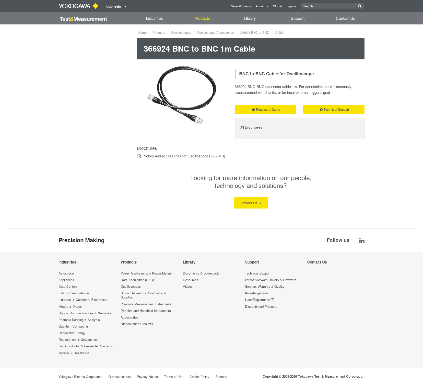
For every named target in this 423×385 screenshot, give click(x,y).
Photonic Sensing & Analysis (79, 319)
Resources (190, 279)
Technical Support (336, 109)
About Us (262, 6)
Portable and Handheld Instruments (146, 310)
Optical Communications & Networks (85, 313)
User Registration (257, 299)
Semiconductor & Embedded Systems (86, 346)
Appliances (66, 279)
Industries (154, 18)
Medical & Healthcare (74, 353)
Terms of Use (173, 376)
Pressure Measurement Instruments (146, 304)
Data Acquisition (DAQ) (137, 279)
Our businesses (119, 376)
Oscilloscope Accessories (215, 32)
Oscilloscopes (181, 32)
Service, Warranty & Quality (264, 286)
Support (298, 18)
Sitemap (221, 376)
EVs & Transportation (74, 293)
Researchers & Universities (78, 339)
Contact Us (345, 18)
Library (250, 18)
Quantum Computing (73, 326)
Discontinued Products (137, 323)
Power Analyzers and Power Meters (146, 273)
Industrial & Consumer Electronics (83, 299)
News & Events (241, 6)
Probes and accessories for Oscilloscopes (176, 155)
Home (142, 32)
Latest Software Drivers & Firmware (270, 279)
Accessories (129, 317)
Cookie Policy (199, 376)
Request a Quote (268, 109)
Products (202, 18)
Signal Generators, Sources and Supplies (143, 295)
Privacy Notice (147, 376)
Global (277, 6)
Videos (188, 286)
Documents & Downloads (201, 273)
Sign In (291, 6)
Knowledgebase (256, 293)
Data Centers (68, 286)
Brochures (253, 127)
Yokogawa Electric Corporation (80, 376)
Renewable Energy (72, 332)
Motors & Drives (70, 306)
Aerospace (66, 273)
